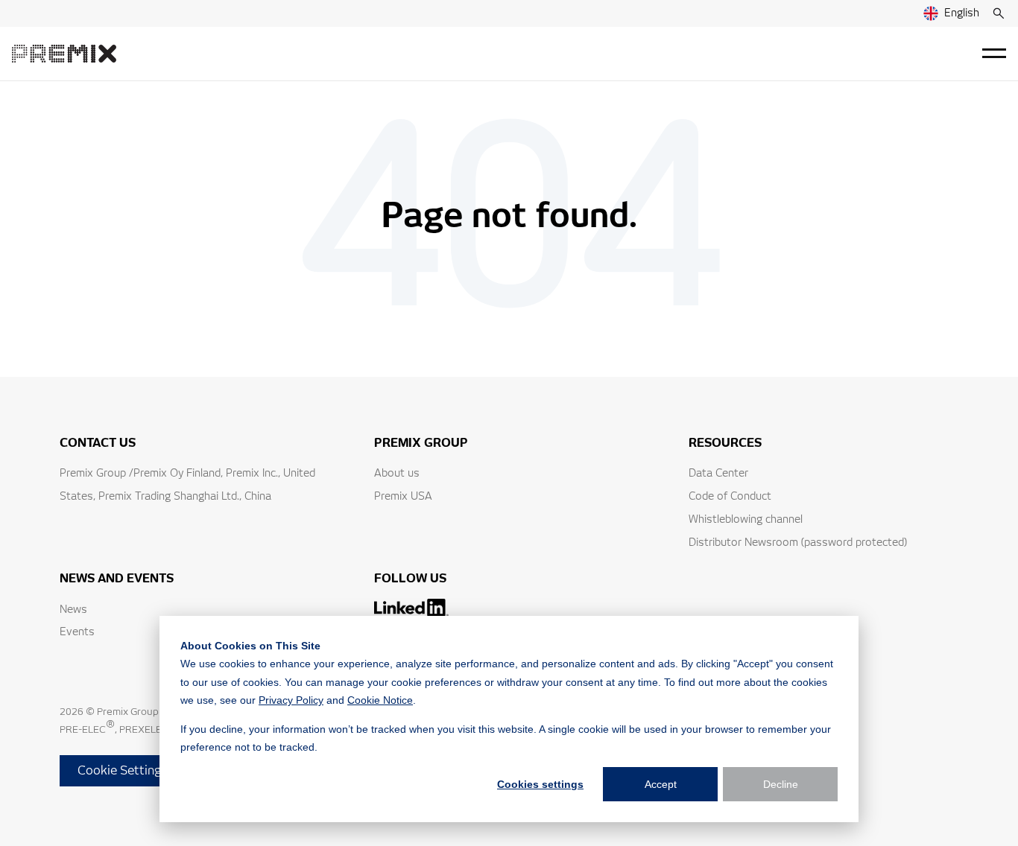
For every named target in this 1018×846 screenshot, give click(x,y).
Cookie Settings (123, 771)
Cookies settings (540, 784)
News (73, 610)
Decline (780, 784)
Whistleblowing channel (746, 520)
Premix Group (128, 712)
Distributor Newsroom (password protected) (798, 543)
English (961, 13)
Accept (661, 784)
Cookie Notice (380, 700)
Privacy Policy (291, 700)
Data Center (718, 473)
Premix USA (403, 497)
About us (397, 473)
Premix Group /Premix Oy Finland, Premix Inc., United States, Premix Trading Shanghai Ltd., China (187, 485)
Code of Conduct (730, 497)
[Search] (998, 13)
